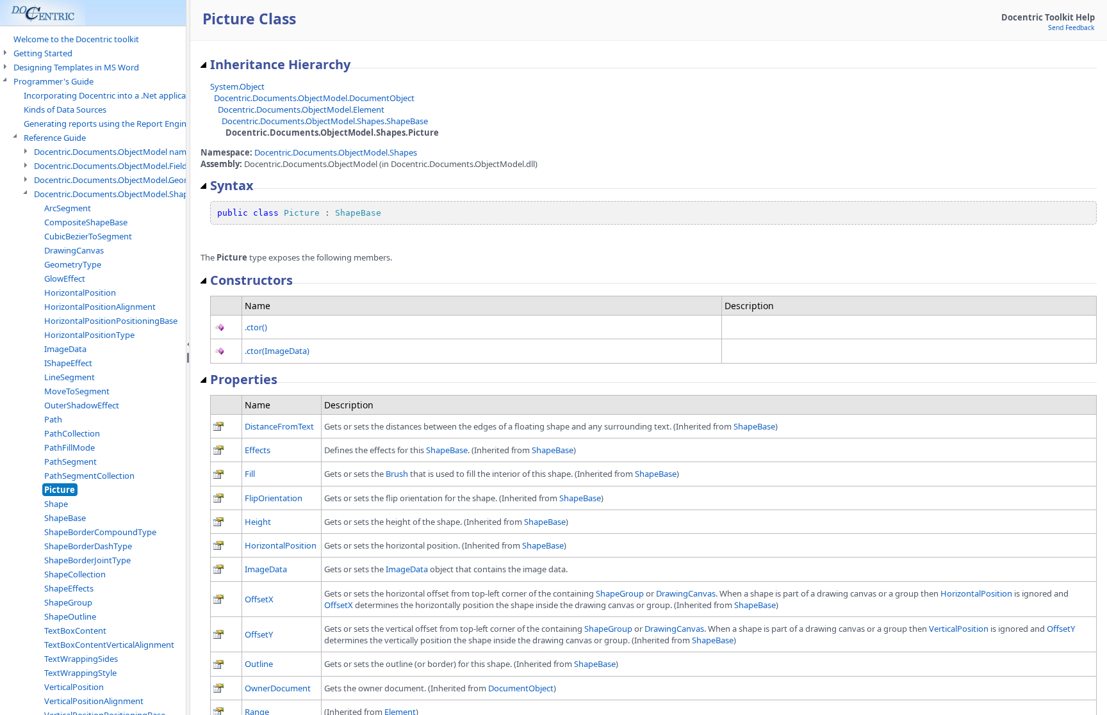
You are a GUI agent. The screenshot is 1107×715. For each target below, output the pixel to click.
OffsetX (259, 599)
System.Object (237, 86)
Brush (397, 473)
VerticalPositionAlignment (94, 701)
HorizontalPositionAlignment (100, 306)
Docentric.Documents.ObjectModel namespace (123, 151)
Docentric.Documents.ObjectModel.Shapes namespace (138, 194)
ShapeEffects (69, 588)
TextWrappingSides (81, 658)
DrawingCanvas (74, 250)
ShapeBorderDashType (88, 546)
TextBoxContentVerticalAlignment (109, 644)
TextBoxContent (75, 630)
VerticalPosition (74, 687)
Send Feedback (1071, 27)
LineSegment (69, 377)
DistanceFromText (279, 426)
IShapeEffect (68, 363)
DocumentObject (521, 688)
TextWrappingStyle (80, 673)
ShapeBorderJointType (87, 560)
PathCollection (72, 433)
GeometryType (72, 264)
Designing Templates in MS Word (76, 67)
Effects (257, 450)
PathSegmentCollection (89, 475)
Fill (250, 473)
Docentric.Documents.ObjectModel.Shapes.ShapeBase (325, 121)
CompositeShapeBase (85, 222)
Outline (259, 664)
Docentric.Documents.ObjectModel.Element (301, 109)
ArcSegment (67, 208)
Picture (59, 489)
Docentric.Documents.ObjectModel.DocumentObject (314, 98)
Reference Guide (55, 137)
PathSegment (70, 461)
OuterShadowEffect (81, 405)
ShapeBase (65, 518)
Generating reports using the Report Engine (107, 123)
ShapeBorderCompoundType (100, 532)
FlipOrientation (273, 498)
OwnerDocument (278, 688)
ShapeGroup (68, 602)
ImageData (65, 349)
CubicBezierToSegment (88, 236)
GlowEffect (64, 278)
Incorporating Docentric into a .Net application (112, 95)
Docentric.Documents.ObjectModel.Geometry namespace (143, 180)
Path (53, 419)
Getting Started (42, 53)
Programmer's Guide (53, 81)
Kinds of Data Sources (65, 109)
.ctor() (256, 327)
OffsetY (259, 634)
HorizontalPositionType (89, 335)
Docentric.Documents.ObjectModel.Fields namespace (135, 166)
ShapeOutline (70, 616)
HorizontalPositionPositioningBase (110, 320)
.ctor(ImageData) (277, 351)
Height (258, 521)
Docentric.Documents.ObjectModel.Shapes (335, 152)
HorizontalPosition (80, 292)
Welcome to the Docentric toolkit (76, 39)
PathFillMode (69, 447)
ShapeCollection (75, 574)
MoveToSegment (77, 391)
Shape (56, 504)
